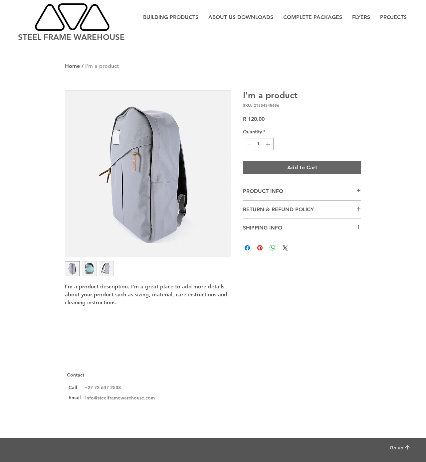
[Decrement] (248, 144)
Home (72, 66)
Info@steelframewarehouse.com (120, 398)
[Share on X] (285, 248)
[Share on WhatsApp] (273, 248)
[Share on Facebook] (247, 248)
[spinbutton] (258, 144)
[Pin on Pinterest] (260, 248)
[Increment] (268, 144)
